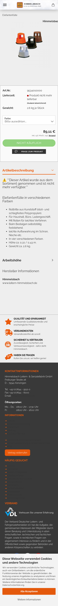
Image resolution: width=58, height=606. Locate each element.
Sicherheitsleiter (15, 488)
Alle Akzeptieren (29, 591)
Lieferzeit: (9, 95)
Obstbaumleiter (15, 475)
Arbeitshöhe (11, 260)
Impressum (13, 427)
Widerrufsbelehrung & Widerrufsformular (28, 443)
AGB (9, 446)
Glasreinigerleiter (16, 498)
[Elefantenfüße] (29, 43)
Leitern (11, 466)
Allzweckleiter (14, 482)
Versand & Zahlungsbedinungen (24, 440)
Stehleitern (12, 485)
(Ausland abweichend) (36, 103)
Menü (5, 5)
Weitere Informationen (29, 599)
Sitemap (11, 430)
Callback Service (16, 433)
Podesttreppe (14, 494)
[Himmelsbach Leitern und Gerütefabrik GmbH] (29, 5)
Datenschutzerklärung (13, 585)
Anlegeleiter (13, 491)
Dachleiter (12, 469)
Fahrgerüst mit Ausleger (19, 478)
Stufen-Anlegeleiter (17, 472)
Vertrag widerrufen (17, 452)
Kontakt (11, 420)
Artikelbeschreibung (18, 170)
